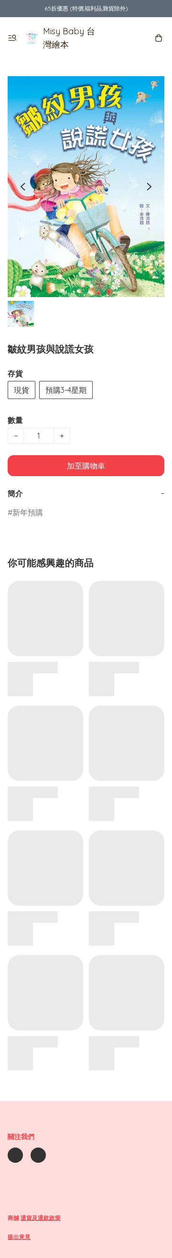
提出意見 (19, 1236)
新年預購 (27, 512)
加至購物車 (86, 465)
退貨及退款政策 (41, 1217)
